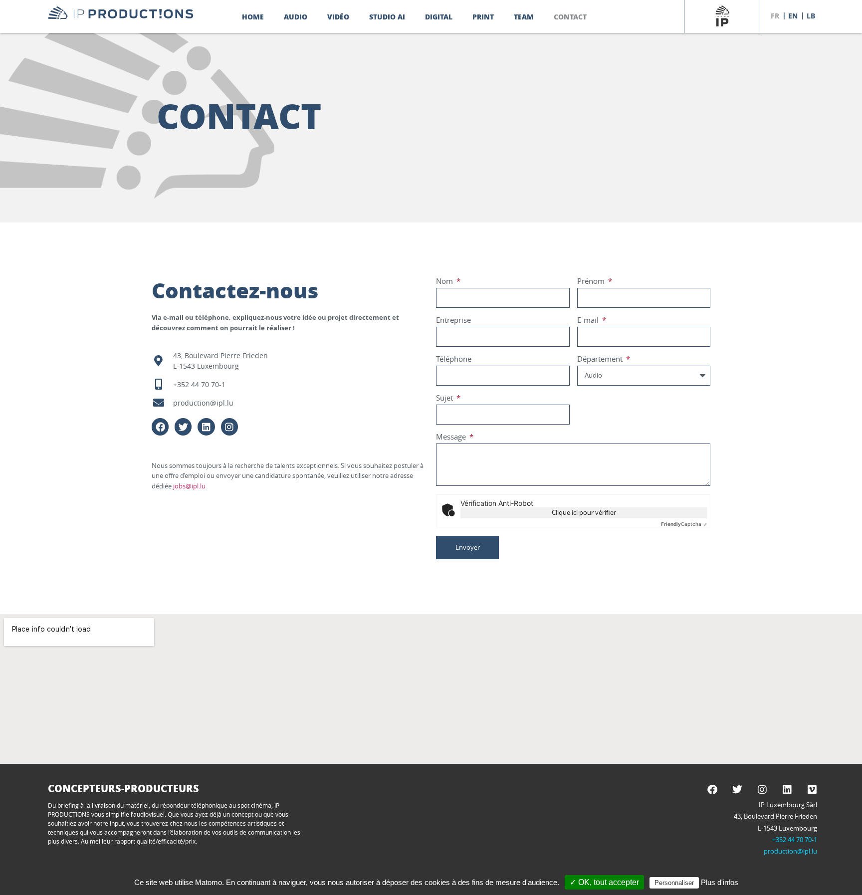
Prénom (592, 281)
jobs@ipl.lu (189, 485)
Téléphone (453, 359)
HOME (253, 16)
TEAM (524, 16)
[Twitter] (183, 426)
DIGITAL (438, 16)
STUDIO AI (387, 16)
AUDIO (295, 16)
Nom (445, 281)
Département (601, 359)
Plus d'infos (719, 882)
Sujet (445, 398)
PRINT (483, 16)
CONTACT (570, 16)
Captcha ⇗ (684, 524)
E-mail (589, 320)
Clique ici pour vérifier (584, 512)
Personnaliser (674, 883)
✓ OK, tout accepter (604, 882)
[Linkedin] (206, 426)
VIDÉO (338, 16)
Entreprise (453, 320)
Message (452, 437)
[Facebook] (160, 426)
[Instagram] (229, 426)
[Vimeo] (812, 790)
